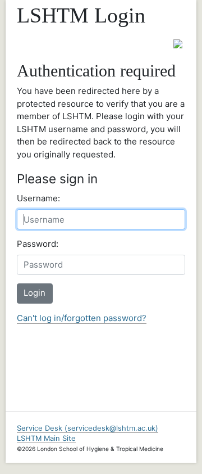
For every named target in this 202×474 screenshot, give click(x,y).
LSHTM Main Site (46, 438)
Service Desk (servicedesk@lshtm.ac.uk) (87, 428)
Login (34, 292)
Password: (37, 243)
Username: (38, 198)
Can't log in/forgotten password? (81, 318)
